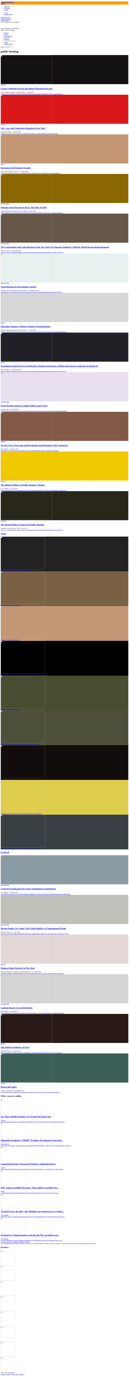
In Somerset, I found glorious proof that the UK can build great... (30, 1235)
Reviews (3, 85)
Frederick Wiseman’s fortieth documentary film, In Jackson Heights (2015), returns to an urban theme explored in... (32, 973)
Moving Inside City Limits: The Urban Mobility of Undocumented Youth (33, 928)
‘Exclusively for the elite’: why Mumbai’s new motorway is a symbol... (32, 1211)
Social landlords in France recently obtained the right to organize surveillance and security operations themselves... (32, 213)
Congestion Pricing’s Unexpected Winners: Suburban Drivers (28, 1164)
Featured (5, 852)
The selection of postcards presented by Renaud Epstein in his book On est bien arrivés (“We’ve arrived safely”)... (32, 94)
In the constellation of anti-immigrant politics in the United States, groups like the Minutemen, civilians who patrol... (33, 1013)
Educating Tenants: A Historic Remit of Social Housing (25, 326)
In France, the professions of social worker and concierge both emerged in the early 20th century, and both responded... (34, 332)
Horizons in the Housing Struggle (16, 168)
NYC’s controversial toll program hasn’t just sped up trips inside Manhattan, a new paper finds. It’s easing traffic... (32, 1169)
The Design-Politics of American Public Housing (22, 525)
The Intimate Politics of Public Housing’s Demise (23, 485)
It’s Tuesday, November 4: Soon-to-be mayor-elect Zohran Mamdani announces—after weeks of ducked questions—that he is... (36, 1145)
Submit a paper (8, 44)
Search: (3, 47)
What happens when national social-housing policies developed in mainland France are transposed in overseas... (31, 292)
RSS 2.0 (22, 1374)
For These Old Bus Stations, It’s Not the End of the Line (26, 1116)
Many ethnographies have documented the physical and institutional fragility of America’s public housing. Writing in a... (34, 490)
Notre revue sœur (5, 17)
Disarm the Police (9, 1087)
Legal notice (15, 1374)
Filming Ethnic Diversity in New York (18, 968)
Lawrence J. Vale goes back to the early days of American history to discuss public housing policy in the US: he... (32, 530)
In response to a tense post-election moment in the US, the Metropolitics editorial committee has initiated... (30, 450)
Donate (13, 30)
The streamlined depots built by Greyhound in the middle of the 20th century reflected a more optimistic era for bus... (33, 1122)
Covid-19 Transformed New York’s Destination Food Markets (28, 889)
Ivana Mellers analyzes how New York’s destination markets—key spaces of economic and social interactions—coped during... (36, 894)
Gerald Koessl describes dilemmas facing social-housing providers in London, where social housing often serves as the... (34, 411)
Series (2, 164)
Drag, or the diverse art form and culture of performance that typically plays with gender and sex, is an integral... (32, 1052)
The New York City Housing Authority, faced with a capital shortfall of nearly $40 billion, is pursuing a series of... (32, 252)
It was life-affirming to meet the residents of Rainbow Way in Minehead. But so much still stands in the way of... (32, 1240)
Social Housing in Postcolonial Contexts (18, 287)
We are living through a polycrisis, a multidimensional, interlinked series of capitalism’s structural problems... (31, 173)
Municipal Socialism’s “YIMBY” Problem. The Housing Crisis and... (31, 1140)
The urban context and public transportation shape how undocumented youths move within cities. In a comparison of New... (35, 933)
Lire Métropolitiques (10, 41)
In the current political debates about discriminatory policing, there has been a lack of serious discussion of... (30, 1092)
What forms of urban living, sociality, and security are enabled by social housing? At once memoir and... (29, 133)
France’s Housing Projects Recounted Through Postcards (26, 88)
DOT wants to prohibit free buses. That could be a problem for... (29, 1188)
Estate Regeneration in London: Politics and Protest (24, 406)
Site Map (3, 1374)
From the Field (5, 204)
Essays (2, 322)
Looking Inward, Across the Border (17, 1008)
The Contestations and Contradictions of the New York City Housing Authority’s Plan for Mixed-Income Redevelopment (55, 247)
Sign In (9, 1374)
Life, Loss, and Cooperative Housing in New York (23, 128)
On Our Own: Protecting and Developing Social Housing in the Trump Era (34, 445)
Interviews (3, 521)
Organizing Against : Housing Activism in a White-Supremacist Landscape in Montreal (49, 366)
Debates (3, 441)
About (6, 42)
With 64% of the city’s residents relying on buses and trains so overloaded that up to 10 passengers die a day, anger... (33, 1216)
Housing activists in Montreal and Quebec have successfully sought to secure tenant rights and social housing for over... (34, 371)
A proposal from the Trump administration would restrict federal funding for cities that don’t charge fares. (30, 1193)
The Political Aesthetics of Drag (15, 1047)
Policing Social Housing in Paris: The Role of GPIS (24, 207)
